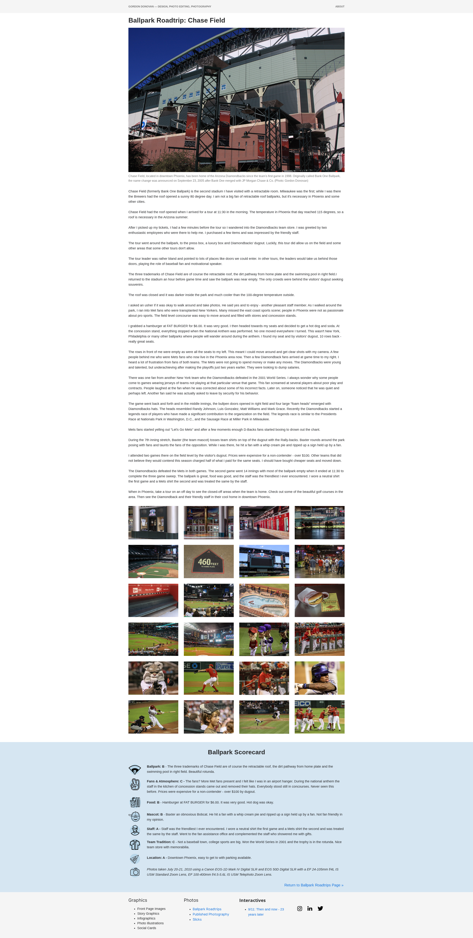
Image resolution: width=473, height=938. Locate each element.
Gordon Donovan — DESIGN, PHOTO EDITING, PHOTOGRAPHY (169, 6)
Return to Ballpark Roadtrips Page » (314, 885)
